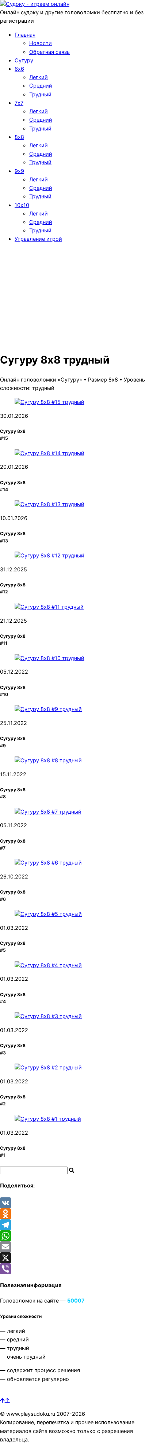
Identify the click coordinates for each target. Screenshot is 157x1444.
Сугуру (24, 60)
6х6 (19, 69)
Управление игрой (38, 239)
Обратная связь (49, 52)
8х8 (19, 137)
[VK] (78, 1202)
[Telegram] (78, 1224)
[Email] (78, 1246)
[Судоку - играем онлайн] (34, 4)
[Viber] (78, 1268)
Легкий (38, 77)
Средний (40, 85)
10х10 (22, 205)
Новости (40, 43)
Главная (25, 35)
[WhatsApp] (78, 1235)
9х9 (19, 171)
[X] (78, 1257)
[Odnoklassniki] (78, 1213)
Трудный (40, 94)
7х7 (19, 103)
